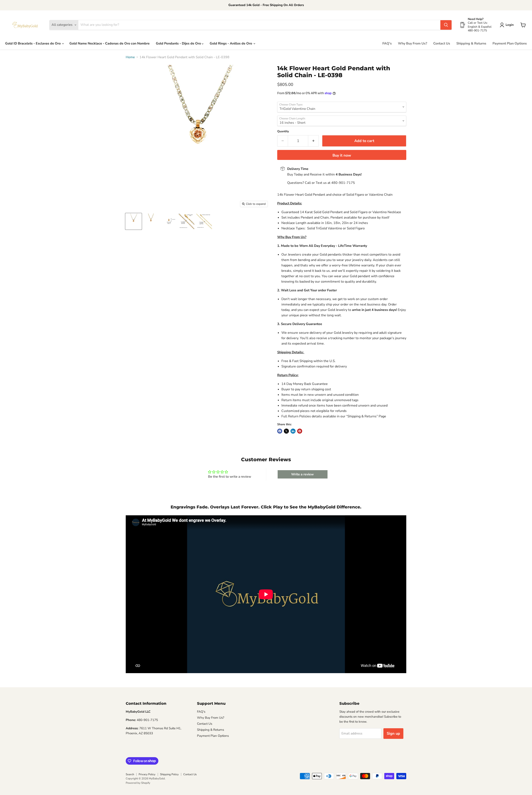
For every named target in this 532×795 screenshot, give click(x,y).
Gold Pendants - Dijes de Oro (179, 43)
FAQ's (387, 43)
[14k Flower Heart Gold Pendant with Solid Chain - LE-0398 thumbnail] (133, 221)
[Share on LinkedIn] (293, 431)
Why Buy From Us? (412, 43)
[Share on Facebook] (279, 431)
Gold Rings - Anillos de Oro (231, 43)
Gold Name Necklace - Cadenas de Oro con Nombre (109, 43)
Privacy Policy (147, 774)
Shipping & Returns (471, 43)
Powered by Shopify (138, 783)
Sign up (393, 733)
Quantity (283, 131)
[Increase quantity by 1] (313, 141)
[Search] (446, 25)
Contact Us (441, 43)
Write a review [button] (302, 474)
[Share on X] (286, 431)
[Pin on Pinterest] (299, 431)
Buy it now (341, 155)
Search (130, 774)
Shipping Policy (169, 774)
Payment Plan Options (510, 43)
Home (130, 57)
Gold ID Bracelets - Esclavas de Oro (33, 43)
